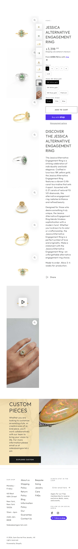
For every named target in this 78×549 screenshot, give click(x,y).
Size (48, 65)
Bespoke (39, 480)
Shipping (49, 52)
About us (25, 480)
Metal (53, 79)
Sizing (38, 484)
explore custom (25, 460)
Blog (23, 499)
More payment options (58, 123)
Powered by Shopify (14, 543)
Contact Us (26, 518)
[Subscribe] (69, 488)
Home (48, 20)
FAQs (38, 495)
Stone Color (53, 98)
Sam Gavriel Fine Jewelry (22, 537)
